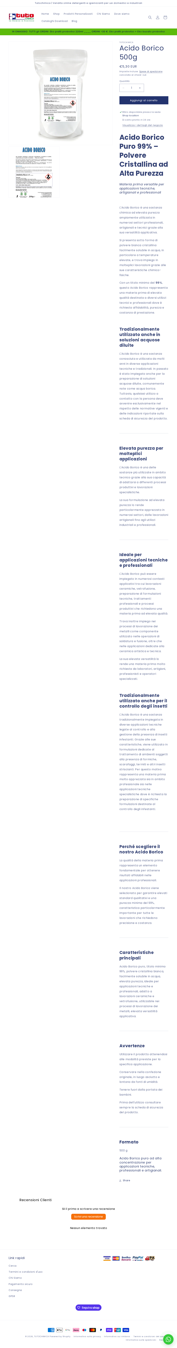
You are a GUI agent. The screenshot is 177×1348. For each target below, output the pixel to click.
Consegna (15, 1290)
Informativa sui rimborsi (117, 1336)
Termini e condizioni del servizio (150, 1336)
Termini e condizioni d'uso (26, 1272)
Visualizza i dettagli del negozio (142, 125)
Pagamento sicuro (21, 1284)
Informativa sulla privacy (87, 1336)
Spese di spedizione (150, 71)
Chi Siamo (15, 1278)
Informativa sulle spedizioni (141, 1339)
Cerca (13, 1265)
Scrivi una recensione (88, 1217)
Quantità (124, 81)
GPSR (12, 1296)
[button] (150, 17)
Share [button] (126, 1180)
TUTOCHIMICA (41, 1336)
